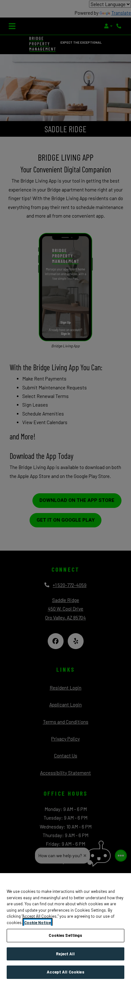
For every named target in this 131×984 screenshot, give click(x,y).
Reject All (65, 953)
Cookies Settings (65, 935)
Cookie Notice (37, 922)
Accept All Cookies (65, 971)
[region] (65, 928)
